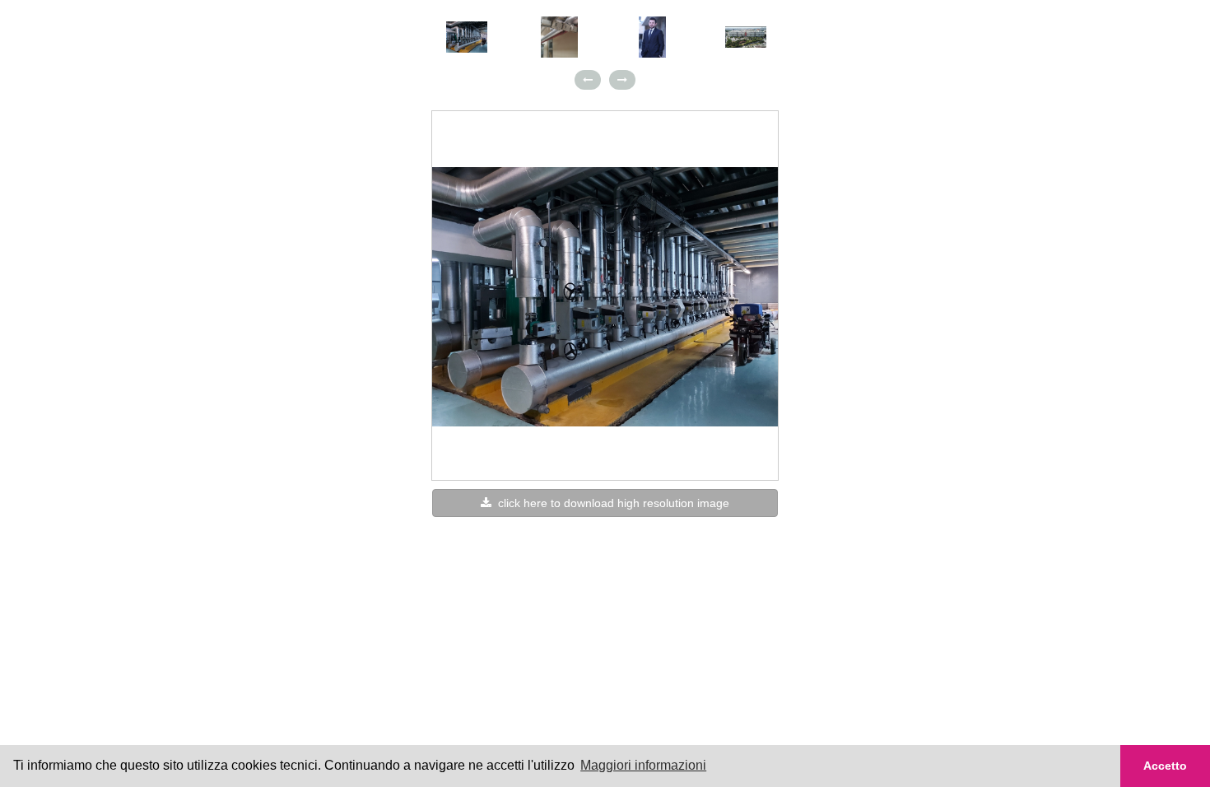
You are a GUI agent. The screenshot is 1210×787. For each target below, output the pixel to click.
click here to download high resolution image (610, 503)
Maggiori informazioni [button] (643, 765)
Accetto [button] (1165, 765)
